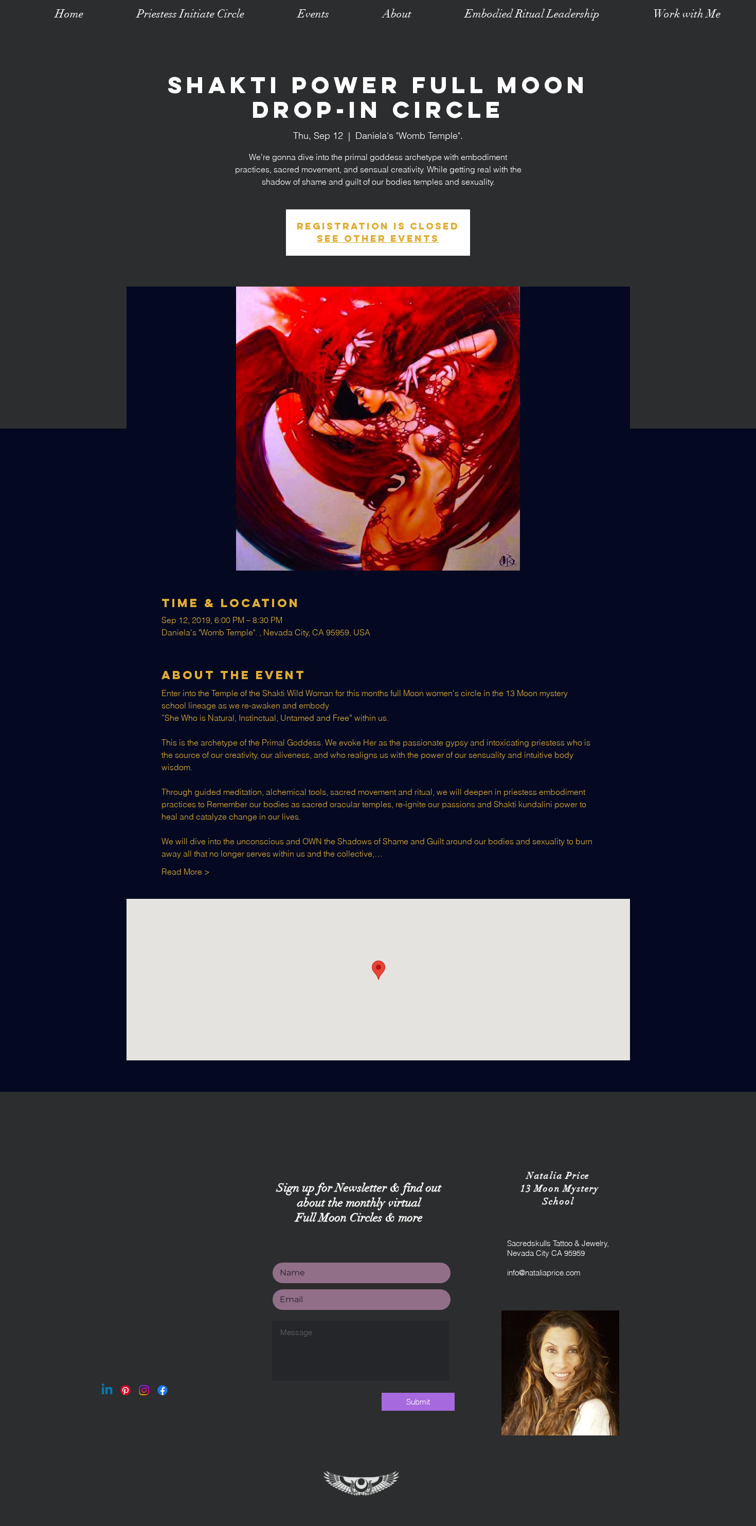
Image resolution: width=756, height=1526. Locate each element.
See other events (378, 238)
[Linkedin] (107, 1390)
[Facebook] (162, 1390)
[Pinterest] (125, 1390)
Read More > (185, 871)
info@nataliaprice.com (544, 1272)
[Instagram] (144, 1390)
